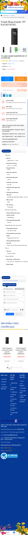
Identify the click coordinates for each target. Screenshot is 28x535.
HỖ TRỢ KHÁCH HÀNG (12, 377)
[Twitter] (7, 95)
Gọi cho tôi (22, 90)
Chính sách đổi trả (13, 400)
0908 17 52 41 (21, 136)
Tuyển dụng (14, 392)
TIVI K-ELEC (23, 388)
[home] (1, 15)
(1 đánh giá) (15, 61)
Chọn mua (7, 361)
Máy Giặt (4, 381)
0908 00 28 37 (9, 136)
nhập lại (19, 314)
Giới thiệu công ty (13, 395)
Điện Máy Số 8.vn (16, 445)
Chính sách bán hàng (13, 409)
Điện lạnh (4, 375)
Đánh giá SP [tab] (6, 277)
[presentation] (3, 37)
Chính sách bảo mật (13, 388)
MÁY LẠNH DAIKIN (23, 391)
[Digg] (10, 95)
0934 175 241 (21, 134)
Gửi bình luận (10, 314)
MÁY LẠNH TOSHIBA (23, 396)
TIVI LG (22, 381)
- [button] (2, 73)
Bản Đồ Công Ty (13, 384)
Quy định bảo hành (14, 413)
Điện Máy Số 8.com (6, 445)
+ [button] (25, 73)
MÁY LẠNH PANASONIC (4, 388)
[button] (19, 12)
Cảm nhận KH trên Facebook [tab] (10, 280)
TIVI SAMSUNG (22, 384)
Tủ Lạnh (4, 384)
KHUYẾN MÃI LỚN (22, 376)
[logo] (14, 9)
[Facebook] (4, 95)
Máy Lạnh (4, 379)
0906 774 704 (13, 134)
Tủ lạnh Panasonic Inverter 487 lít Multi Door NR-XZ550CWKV (7, 351)
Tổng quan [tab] (7, 151)
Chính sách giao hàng (13, 404)
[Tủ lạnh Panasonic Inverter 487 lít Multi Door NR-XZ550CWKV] (7, 340)
